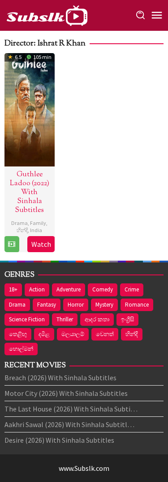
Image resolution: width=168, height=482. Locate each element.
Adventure (68, 289)
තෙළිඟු (18, 334)
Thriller (64, 319)
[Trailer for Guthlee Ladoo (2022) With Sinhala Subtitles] (11, 244)
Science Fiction (27, 319)
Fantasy (46, 304)
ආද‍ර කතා (97, 319)
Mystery (104, 304)
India (36, 230)
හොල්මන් (21, 349)
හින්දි (22, 230)
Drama (19, 223)
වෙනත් (105, 334)
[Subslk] (46, 14)
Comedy (102, 289)
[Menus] (157, 15)
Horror (76, 304)
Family (38, 223)
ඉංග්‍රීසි (127, 319)
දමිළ (44, 334)
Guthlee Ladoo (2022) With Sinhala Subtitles (29, 193)
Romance (137, 304)
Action (37, 289)
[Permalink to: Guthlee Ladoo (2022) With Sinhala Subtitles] (29, 108)
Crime (132, 289)
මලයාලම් (72, 334)
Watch (41, 244)
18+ (13, 289)
